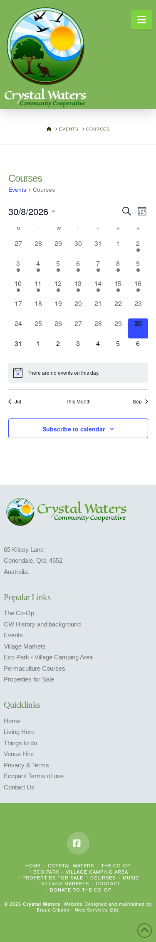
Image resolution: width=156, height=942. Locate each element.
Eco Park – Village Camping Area (80, 871)
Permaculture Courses (34, 668)
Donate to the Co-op (80, 889)
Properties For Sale (52, 877)
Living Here (19, 732)
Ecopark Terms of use (34, 776)
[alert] (78, 373)
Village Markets (25, 646)
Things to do (20, 743)
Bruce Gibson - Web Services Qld (77, 909)
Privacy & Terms (26, 765)
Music (131, 877)
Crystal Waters (71, 865)
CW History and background (42, 624)
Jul (18, 401)
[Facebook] (78, 843)
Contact (108, 883)
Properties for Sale (29, 679)
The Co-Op (19, 613)
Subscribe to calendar (73, 429)
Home (12, 721)
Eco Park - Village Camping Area (48, 657)
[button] (141, 20)
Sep (137, 401)
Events (17, 189)
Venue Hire (19, 754)
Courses (103, 877)
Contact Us (19, 787)
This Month (78, 401)
